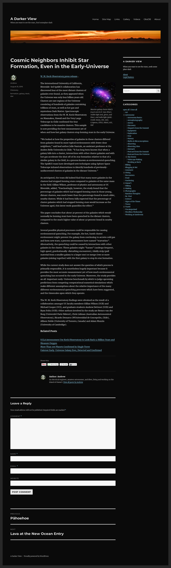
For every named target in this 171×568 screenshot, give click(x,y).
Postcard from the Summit (138, 152)
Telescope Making (135, 159)
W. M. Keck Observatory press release (58, 76)
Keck (27, 94)
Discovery (14, 90)
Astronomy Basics (135, 118)
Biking (128, 165)
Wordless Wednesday (133, 212)
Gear (129, 136)
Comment (16, 416)
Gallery (126, 19)
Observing (132, 144)
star (11, 96)
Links (117, 19)
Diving (128, 173)
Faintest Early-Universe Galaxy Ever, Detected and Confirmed (71, 350)
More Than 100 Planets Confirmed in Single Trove (65, 346)
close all (134, 110)
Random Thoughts (132, 194)
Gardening (129, 180)
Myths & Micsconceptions (138, 141)
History (131, 139)
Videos (136, 19)
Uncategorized (131, 209)
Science (128, 199)
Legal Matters (128, 77)
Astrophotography (135, 120)
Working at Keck (134, 162)
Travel (127, 207)
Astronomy (129, 115)
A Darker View (23, 19)
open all (126, 110)
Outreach (131, 149)
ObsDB (147, 19)
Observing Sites (134, 146)
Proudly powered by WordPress (36, 556)
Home (95, 19)
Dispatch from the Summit (138, 128)
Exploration (132, 133)
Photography (130, 191)
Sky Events (132, 157)
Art (126, 112)
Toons (127, 204)
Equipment (132, 131)
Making (128, 188)
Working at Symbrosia (134, 215)
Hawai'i (128, 183)
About (157, 19)
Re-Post (128, 196)
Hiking (128, 186)
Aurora (130, 123)
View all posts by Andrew (73, 382)
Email (14, 466)
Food (127, 178)
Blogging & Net (131, 167)
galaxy (22, 94)
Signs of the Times (132, 201)
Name (14, 454)
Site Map (106, 19)
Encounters (130, 175)
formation (14, 94)
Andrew (13, 83)
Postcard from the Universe (138, 154)
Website (14, 478)
